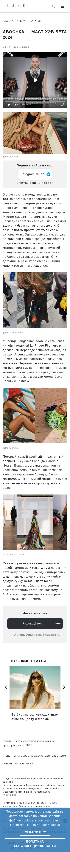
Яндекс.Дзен (32, 623)
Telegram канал (32, 174)
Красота (26, 20)
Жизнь (8, 763)
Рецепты (10, 756)
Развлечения (24, 763)
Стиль (42, 20)
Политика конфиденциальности (35, 844)
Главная (9, 20)
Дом (63, 756)
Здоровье (51, 756)
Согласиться (35, 832)
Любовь (23, 756)
